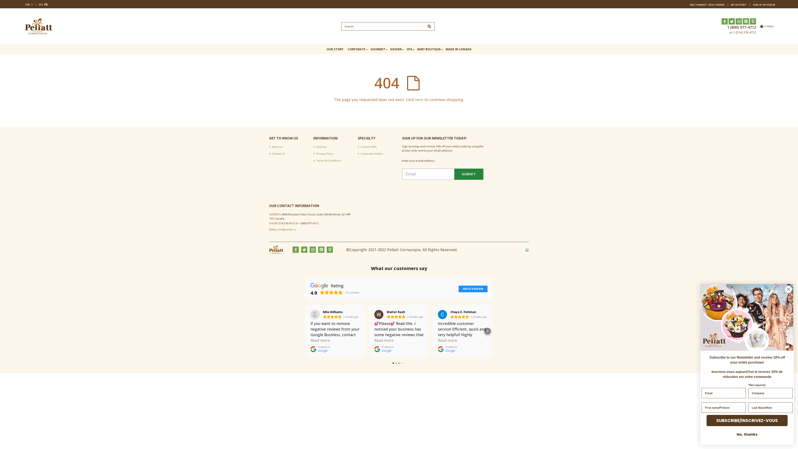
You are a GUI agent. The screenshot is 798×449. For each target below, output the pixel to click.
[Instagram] (739, 21)
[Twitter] (732, 21)
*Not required (756, 385)
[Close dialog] (788, 289)
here (419, 99)
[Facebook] (725, 21)
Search (429, 26)
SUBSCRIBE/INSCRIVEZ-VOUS (747, 420)
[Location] (753, 21)
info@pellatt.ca (286, 229)
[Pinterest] (746, 21)
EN (41, 4)
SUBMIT (469, 174)
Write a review (473, 289)
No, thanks (747, 434)
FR (46, 4)
